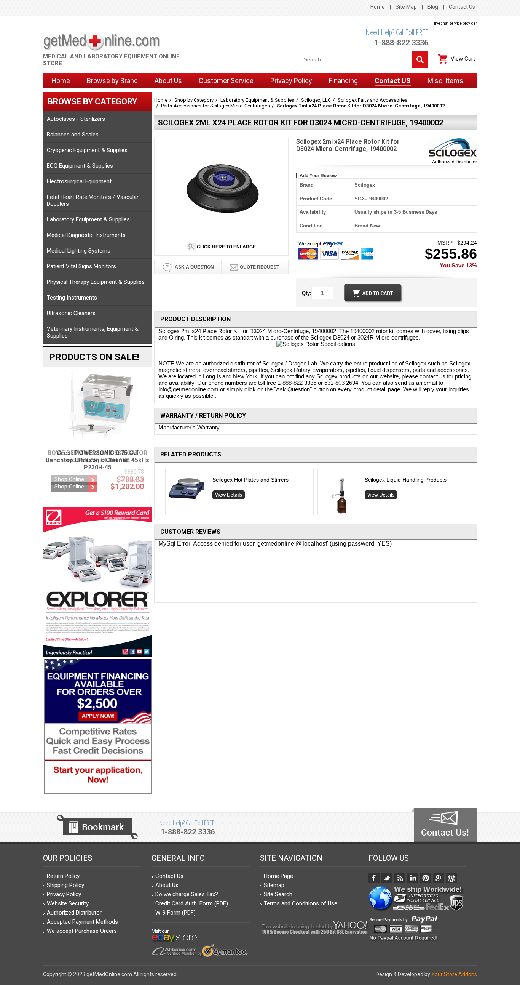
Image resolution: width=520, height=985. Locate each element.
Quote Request (259, 267)
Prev (162, 493)
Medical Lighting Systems (78, 250)
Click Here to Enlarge (226, 247)
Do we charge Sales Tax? (186, 894)
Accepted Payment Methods (82, 921)
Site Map (406, 7)
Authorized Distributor (454, 162)
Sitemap (274, 885)
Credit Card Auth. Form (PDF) (191, 903)
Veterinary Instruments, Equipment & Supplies (93, 332)
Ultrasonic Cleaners (71, 313)
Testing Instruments (72, 297)
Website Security (68, 903)
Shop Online (69, 479)
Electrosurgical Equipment (79, 181)
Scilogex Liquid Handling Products (406, 480)
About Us (167, 885)
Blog (432, 7)
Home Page (278, 876)
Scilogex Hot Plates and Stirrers (250, 480)
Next (469, 493)
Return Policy (63, 876)
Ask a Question (194, 267)
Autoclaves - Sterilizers (76, 118)
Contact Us (462, 7)
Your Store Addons (454, 974)
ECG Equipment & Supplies (80, 165)
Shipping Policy (65, 885)
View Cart (463, 58)
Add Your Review (318, 175)
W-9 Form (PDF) (175, 912)
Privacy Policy (64, 894)
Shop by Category (194, 100)
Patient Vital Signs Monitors (81, 266)
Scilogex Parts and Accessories (372, 100)
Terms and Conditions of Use (300, 903)
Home (377, 7)
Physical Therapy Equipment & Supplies (96, 282)
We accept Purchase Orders (82, 930)
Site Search (278, 894)
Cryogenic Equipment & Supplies (87, 150)
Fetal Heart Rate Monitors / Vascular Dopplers (93, 200)
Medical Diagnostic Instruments (86, 235)
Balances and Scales (73, 134)
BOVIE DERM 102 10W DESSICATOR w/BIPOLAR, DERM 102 (97, 456)
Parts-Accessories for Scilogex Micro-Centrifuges (215, 106)
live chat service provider (455, 23)
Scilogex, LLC (316, 100)
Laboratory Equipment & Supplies (88, 219)
